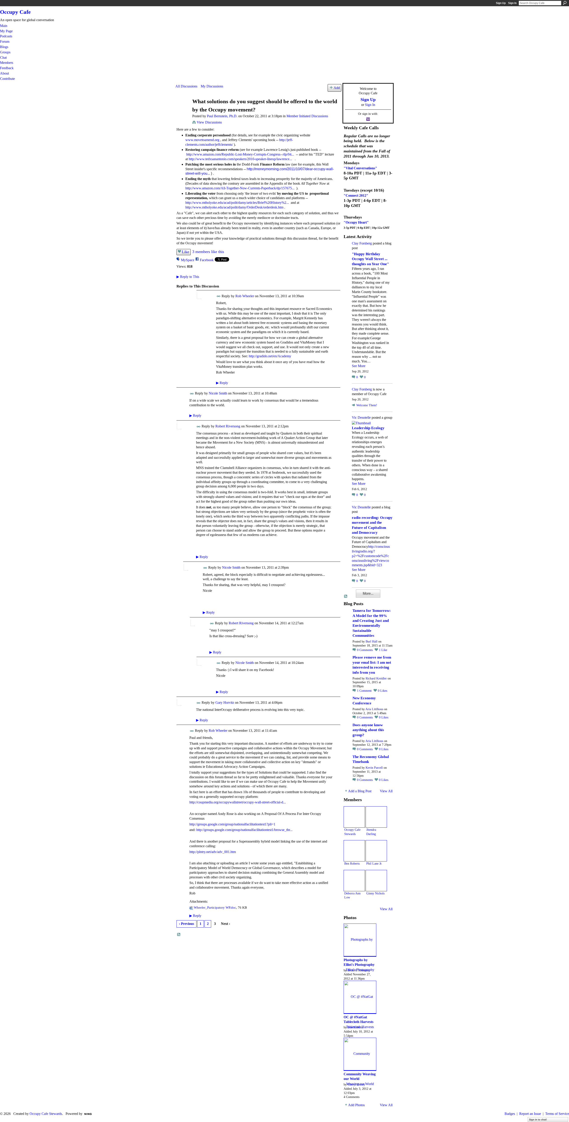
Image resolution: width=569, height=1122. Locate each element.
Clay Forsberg (362, 243)
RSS (179, 935)
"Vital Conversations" (360, 168)
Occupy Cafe (15, 12)
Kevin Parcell (374, 767)
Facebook (207, 260)
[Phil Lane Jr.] (376, 850)
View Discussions (209, 122)
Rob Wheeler (244, 296)
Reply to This (187, 277)
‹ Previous (186, 924)
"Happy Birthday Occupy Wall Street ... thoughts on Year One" (370, 259)
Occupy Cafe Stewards (46, 1114)
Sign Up (501, 3)
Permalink (218, 296)
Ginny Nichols (375, 893)
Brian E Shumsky (359, 970)
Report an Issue (530, 1114)
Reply (222, 383)
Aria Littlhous (374, 709)
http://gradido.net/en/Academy (270, 356)
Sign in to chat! (538, 1119)
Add (337, 88)
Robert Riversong (227, 426)
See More (358, 366)
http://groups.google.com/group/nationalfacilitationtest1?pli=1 (232, 824)
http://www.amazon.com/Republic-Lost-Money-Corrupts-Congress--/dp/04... (240, 154)
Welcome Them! (366, 405)
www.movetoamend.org (202, 140)
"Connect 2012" (356, 195)
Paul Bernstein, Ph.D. (222, 116)
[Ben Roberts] (354, 850)
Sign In (512, 3)
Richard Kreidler (376, 678)
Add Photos (356, 1105)
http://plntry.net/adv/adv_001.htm (212, 852)
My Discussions (212, 86)
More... (368, 593)
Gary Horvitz (224, 702)
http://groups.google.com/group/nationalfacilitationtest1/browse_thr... (244, 830)
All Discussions (186, 86)
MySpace (187, 260)
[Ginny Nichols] (376, 880)
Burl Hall (371, 641)
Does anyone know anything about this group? (368, 730)
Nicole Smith (218, 393)
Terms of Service (557, 1114)
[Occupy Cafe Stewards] (354, 817)
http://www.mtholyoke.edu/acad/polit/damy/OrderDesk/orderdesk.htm (234, 207)
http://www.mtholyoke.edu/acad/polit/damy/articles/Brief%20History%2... (237, 202)
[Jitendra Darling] (376, 817)
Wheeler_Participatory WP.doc (215, 907)
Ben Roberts (352, 863)
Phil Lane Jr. (374, 863)
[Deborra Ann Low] (354, 880)
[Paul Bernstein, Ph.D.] (182, 110)
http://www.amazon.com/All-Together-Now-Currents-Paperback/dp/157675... (240, 188)
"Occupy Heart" (356, 222)
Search (565, 3)
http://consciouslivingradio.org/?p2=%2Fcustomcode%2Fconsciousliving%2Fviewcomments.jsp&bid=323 (371, 556)
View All (386, 791)
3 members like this (208, 251)
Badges (510, 1114)
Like (185, 252)
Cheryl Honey (356, 1084)
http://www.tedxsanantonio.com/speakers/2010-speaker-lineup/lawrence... (240, 159)
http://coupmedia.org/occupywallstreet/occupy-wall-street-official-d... (237, 802)
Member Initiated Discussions (307, 116)
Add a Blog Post (359, 791)
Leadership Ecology (368, 428)
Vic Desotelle (361, 417)
